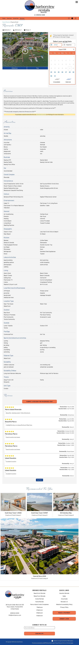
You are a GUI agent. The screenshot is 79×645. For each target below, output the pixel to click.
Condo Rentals (39, 599)
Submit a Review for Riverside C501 (39, 401)
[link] (13, 505)
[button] (76, 9)
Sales (64, 596)
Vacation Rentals (64, 593)
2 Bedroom (39, 610)
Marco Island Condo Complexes (39, 604)
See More (39, 480)
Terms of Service (66, 643)
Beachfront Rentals (39, 593)
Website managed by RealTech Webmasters (63, 640)
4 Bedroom (39, 615)
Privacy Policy (64, 607)
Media (3, 18)
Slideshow (15, 68)
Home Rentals (39, 601)
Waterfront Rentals (39, 596)
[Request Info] (72, 18)
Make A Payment (64, 613)
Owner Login (64, 619)
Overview (9, 18)
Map (37, 68)
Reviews (22, 18)
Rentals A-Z (64, 601)
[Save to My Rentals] (69, 18)
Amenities (15, 18)
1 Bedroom (39, 607)
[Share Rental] (75, 18)
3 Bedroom (39, 613)
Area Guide (64, 599)
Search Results (6, 22)
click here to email (41, 114)
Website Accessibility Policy (64, 604)
